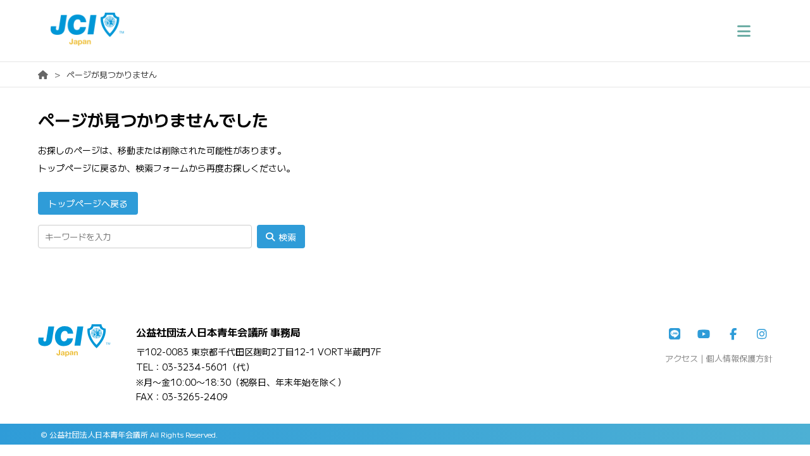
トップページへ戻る (88, 203)
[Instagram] (762, 334)
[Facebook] (733, 334)
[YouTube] (704, 334)
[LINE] (674, 334)
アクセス (681, 358)
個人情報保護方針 (739, 358)
